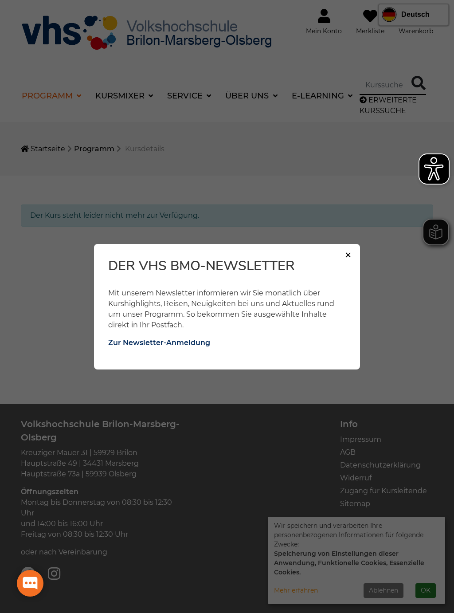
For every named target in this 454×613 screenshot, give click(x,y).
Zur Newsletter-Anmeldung (159, 342)
